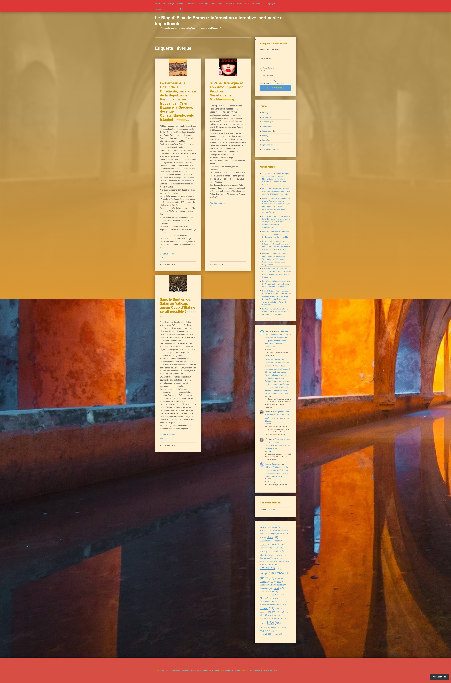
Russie (267, 608)
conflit (279, 541)
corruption (278, 548)
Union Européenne (278, 618)
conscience (265, 545)
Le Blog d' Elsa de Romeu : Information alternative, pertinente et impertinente (219, 20)
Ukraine (265, 618)
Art (164, 3)
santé (276, 611)
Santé (213, 3)
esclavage (273, 564)
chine (272, 537)
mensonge (266, 588)
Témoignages (270, 3)
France (282, 573)
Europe (267, 573)
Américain (266, 530)
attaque (274, 533)
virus (264, 630)
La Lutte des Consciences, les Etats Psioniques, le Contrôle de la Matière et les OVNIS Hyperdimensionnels (276, 191)
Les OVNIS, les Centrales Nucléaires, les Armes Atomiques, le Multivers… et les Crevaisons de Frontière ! (276, 284)
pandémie (274, 598)
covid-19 (279, 551)
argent (276, 530)
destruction (266, 558)
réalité (278, 608)
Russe (283, 604)
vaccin (265, 627)
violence (281, 627)
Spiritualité (230, 3)
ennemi (264, 564)
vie (273, 627)
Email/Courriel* (265, 58)
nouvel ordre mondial (267, 595)
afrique (263, 527)
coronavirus (266, 547)
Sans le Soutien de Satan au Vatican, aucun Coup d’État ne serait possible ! (177, 307)
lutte (273, 585)
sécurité (265, 615)
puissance (264, 604)
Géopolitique (191, 3)
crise (264, 554)
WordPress (235, 670)
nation (274, 591)
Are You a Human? (267, 69)
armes (284, 530)
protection (281, 601)
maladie (281, 584)
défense (264, 561)
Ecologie (171, 3)
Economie (180, 3)
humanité (265, 581)
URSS (263, 623)
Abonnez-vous (439, 676)
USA (274, 622)
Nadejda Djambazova (273, 464)
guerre (267, 577)
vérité (273, 630)
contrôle (278, 544)
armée (264, 533)
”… (161, 256)
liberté (264, 584)
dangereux (281, 555)
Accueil (157, 3)
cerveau (284, 533)
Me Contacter (257, 3)
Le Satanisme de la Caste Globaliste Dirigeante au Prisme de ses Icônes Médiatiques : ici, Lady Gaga (275, 311)
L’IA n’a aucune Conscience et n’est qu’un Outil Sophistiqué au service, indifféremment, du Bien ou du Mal (275, 234)
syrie (284, 612)
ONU (279, 594)
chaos (263, 537)
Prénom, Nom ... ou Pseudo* (270, 49)
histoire (279, 578)
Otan (264, 597)
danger (272, 555)
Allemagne (274, 527)
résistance (265, 612)
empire (285, 561)
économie (266, 633)
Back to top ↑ (273, 670)
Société (220, 3)
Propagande (267, 601)
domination (279, 558)
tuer (276, 615)
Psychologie (203, 3)
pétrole (274, 604)
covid (265, 551)
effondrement (275, 561)
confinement (267, 540)
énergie (277, 634)
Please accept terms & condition (272, 83)
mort (279, 588)
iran (273, 582)
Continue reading (167, 253)
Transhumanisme (242, 3)
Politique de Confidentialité (257, 670)
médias (264, 591)
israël (280, 582)
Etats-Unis (270, 567)
